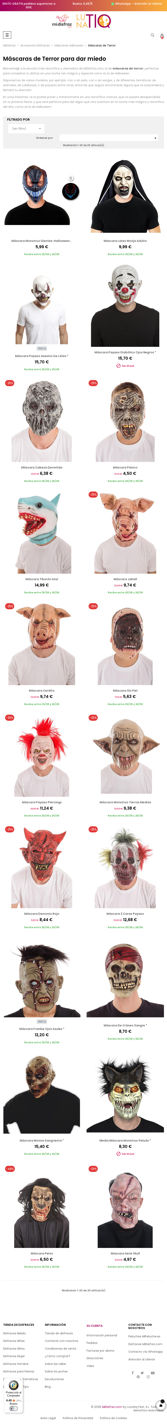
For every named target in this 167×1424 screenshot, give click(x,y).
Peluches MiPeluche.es (144, 1336)
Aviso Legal (48, 1418)
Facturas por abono (100, 1351)
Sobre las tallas (55, 1364)
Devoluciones (54, 1379)
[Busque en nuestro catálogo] (152, 35)
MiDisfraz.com (112, 1407)
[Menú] (20, 1380)
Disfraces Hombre (16, 1364)
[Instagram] (148, 1377)
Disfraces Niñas (14, 1341)
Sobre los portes (56, 1371)
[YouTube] (153, 1373)
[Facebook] (133, 1373)
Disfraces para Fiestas (18, 1371)
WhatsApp (123, 4)
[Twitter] (142, 1373)
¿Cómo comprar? (57, 1356)
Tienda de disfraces (59, 1333)
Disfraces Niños (14, 1349)
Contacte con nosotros (61, 1341)
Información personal (102, 1335)
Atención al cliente (148, 4)
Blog (48, 1387)
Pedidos (92, 1343)
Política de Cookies (113, 1418)
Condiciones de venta (60, 1349)
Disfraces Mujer (14, 1356)
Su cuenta (95, 1326)
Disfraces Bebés (14, 1333)
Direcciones (95, 1358)
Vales (90, 1366)
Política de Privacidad (78, 1418)
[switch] (14, 1408)
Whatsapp (155, 1352)
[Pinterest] (138, 1377)
